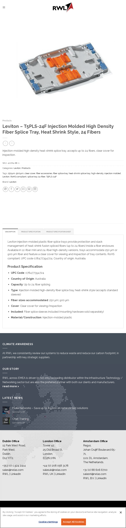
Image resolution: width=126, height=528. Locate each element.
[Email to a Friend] (23, 189)
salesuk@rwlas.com (55, 469)
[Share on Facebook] (11, 189)
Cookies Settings (48, 522)
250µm (11, 173)
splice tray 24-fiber (36, 176)
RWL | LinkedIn (11, 474)
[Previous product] (11, 143)
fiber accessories (44, 173)
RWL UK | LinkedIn (54, 474)
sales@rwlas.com (12, 469)
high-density (97, 173)
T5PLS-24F (51, 176)
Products (6, 120)
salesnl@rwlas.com (94, 474)
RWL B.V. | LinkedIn (94, 478)
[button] (3, 7)
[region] (63, 517)
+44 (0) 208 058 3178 (55, 465)
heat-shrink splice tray (79, 173)
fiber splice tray (60, 173)
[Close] (120, 512)
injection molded (112, 173)
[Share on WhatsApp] (5, 189)
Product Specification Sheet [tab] (58, 232)
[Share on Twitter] (17, 189)
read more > (10, 386)
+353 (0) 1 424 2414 (14, 465)
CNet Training (20, 418)
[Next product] (5, 143)
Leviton (17, 168)
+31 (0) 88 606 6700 (95, 469)
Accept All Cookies (73, 522)
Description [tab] (10, 232)
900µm (20, 173)
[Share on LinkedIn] (35, 189)
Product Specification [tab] (31, 232)
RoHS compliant (18, 176)
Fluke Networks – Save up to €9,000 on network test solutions (50, 408)
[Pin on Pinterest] (29, 189)
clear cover (30, 173)
